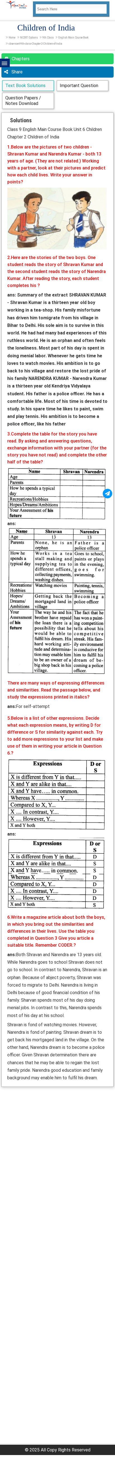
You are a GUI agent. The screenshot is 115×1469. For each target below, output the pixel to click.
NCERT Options (29, 37)
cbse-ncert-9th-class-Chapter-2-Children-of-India (35, 43)
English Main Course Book (73, 37)
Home (12, 37)
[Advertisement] (57, 1147)
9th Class (48, 37)
